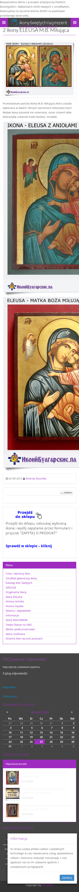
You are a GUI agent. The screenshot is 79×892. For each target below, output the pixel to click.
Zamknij (67, 877)
